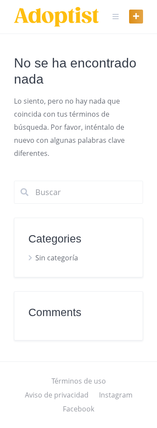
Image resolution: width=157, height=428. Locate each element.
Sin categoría (56, 258)
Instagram (116, 395)
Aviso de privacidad (57, 395)
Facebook (78, 409)
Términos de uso (78, 381)
